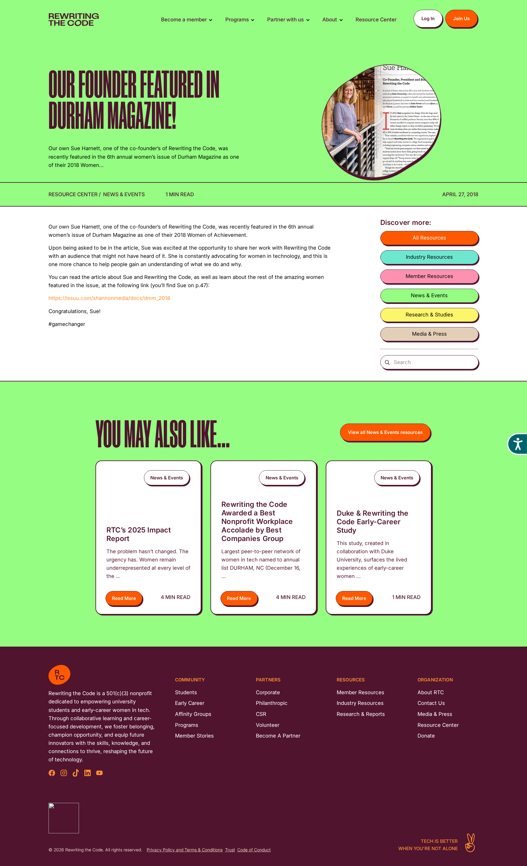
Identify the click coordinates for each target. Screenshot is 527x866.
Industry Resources (429, 257)
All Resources (429, 238)
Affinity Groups (193, 714)
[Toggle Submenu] (210, 20)
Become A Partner (278, 736)
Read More (124, 598)
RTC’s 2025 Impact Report (138, 534)
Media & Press (429, 334)
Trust (230, 850)
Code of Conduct (254, 850)
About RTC (431, 692)
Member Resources (429, 276)
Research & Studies (429, 315)
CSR (261, 714)
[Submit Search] (387, 362)
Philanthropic (272, 703)
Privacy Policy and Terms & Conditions (185, 850)
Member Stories (194, 736)
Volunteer (267, 725)
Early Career (189, 703)
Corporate (268, 692)
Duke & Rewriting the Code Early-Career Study (373, 522)
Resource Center (73, 194)
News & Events (124, 194)
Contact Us (431, 703)
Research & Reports (361, 714)
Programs (186, 725)
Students (186, 692)
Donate (426, 736)
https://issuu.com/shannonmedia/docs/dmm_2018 (109, 298)
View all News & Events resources (385, 432)
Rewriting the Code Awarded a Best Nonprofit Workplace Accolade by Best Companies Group (257, 521)
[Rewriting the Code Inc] (63, 818)
